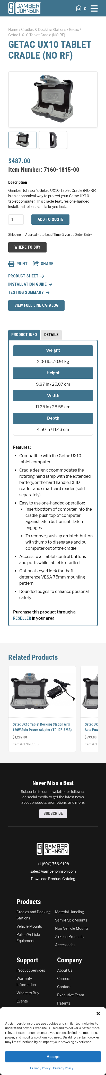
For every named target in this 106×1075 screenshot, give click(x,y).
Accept (53, 1056)
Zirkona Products (69, 936)
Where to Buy (27, 247)
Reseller (22, 618)
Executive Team (70, 995)
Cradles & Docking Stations (43, 29)
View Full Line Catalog (36, 305)
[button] (98, 1013)
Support (27, 960)
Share (47, 263)
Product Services (30, 970)
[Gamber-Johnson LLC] (24, 8)
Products (28, 902)
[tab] (24, 335)
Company (69, 960)
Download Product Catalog (53, 879)
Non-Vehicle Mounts (72, 928)
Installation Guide (27, 284)
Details (51, 334)
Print (22, 263)
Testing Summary (26, 292)
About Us (64, 970)
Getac (74, 29)
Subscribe (53, 813)
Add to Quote (50, 219)
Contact (63, 986)
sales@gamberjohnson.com (53, 871)
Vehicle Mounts (29, 926)
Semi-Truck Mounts (71, 920)
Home (13, 29)
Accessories (65, 945)
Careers (63, 978)
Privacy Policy (40, 1068)
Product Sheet (23, 276)
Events (22, 1001)
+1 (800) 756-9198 (53, 864)
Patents (63, 1003)
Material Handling (69, 912)
